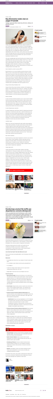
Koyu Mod (7, 0)
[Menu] (46, 3)
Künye (16, 394)
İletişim (19, 394)
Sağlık (10, 16)
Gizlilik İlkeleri (7, 394)
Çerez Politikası (12, 394)
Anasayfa (7, 16)
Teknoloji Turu (24, 394)
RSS (20, 394)
